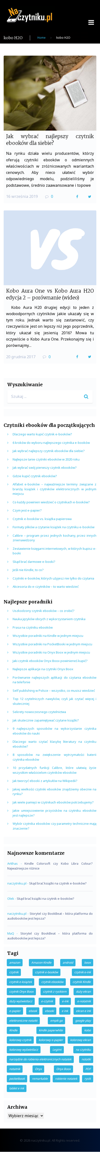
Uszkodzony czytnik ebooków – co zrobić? (44, 611)
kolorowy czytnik (20, 1040)
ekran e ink (83, 1011)
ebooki (49, 1011)
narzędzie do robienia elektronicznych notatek (40, 1059)
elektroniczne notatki (23, 1020)
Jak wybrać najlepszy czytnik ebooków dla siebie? (49, 451)
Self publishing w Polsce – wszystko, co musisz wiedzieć (54, 690)
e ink (65, 1011)
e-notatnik (84, 1001)
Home (41, 38)
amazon (14, 962)
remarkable (40, 1079)
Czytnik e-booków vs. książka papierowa (42, 519)
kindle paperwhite (51, 1030)
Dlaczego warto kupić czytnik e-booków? (42, 434)
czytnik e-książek (20, 982)
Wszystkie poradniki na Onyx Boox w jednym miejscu (51, 652)
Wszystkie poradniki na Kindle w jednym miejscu (48, 635)
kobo (87, 1030)
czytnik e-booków (46, 972)
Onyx (38, 1069)
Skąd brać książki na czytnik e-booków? (58, 883)
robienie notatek (66, 1079)
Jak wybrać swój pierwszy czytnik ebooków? (45, 467)
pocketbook (17, 1079)
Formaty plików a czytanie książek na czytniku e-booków (53, 527)
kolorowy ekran (80, 1040)
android (68, 962)
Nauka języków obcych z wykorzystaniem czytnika (49, 619)
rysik (87, 1079)
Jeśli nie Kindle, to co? (28, 570)
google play (83, 1020)
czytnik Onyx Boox (21, 991)
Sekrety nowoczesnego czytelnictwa (39, 712)
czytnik (13, 972)
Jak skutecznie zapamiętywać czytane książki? (46, 720)
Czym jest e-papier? (27, 510)
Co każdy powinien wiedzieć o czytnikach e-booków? (51, 502)
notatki (86, 1059)
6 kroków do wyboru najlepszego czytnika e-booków (51, 442)
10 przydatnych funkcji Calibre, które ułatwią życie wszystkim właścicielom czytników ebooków (54, 770)
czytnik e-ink (82, 972)
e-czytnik (47, 1001)
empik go (56, 1020)
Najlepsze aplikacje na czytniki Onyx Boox (43, 669)
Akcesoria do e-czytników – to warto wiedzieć (46, 586)
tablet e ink (16, 1088)
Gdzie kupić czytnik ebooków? (35, 476)
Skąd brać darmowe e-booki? (34, 561)
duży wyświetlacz (20, 1001)
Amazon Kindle (41, 962)
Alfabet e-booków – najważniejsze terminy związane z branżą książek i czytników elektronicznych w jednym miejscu (54, 489)
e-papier (15, 1011)
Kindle (13, 1030)
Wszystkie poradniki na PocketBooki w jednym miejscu (52, 644)
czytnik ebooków (52, 982)
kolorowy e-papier (51, 1040)
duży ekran (83, 991)
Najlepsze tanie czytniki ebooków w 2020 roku (46, 459)
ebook (33, 1011)
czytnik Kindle (82, 982)
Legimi (56, 1050)
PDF (88, 1069)
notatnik (14, 1069)
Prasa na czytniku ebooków (33, 627)
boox (87, 962)
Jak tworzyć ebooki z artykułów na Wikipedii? (45, 781)
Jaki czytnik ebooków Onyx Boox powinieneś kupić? (50, 661)
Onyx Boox (63, 1069)
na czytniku (83, 1050)
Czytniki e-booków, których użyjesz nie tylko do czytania (53, 578)
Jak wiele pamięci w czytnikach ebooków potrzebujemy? (53, 802)
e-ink (65, 1001)
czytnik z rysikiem (55, 991)
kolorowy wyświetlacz (23, 1050)
